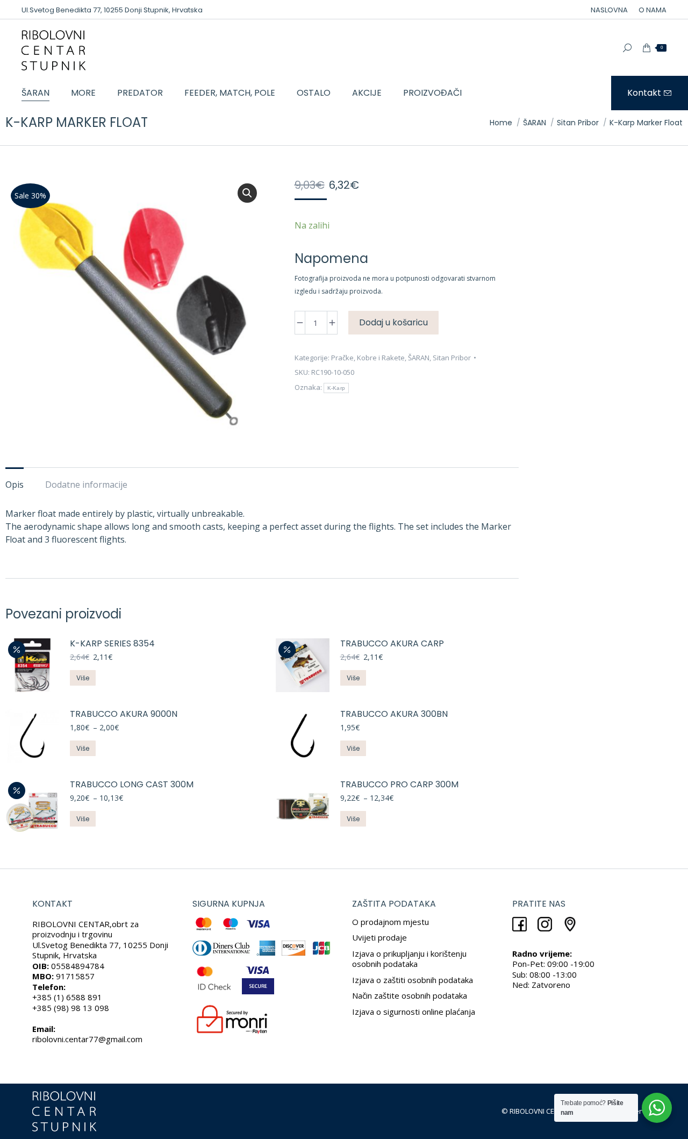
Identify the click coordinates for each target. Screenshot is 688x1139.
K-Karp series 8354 (112, 644)
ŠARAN (418, 357)
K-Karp (336, 388)
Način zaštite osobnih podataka (409, 995)
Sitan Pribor (452, 357)
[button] (247, 193)
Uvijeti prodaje (379, 937)
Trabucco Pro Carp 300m (399, 785)
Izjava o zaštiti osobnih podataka (412, 979)
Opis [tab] (14, 484)
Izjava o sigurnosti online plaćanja (413, 1011)
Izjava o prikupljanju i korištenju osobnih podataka (409, 959)
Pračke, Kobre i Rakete (368, 357)
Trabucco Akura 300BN (394, 714)
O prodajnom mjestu (390, 921)
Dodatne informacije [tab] (86, 484)
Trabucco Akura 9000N (123, 714)
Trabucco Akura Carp (392, 644)
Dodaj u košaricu (393, 322)
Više (82, 677)
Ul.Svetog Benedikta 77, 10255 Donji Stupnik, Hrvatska (112, 10)
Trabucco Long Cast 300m (132, 785)
